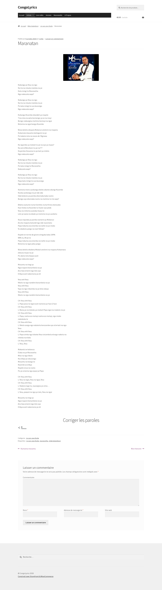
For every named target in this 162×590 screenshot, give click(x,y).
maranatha (44, 441)
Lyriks (41, 39)
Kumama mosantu (28, 448)
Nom (25, 510)
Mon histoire (136, 448)
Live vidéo (39, 15)
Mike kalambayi (33, 26)
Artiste (29, 15)
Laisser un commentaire (54, 39)
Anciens (48, 15)
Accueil (21, 15)
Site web (108, 510)
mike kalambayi (55, 441)
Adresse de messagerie (73, 510)
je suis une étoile (32, 441)
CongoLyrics (27, 7)
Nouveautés (58, 15)
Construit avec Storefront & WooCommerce (35, 576)
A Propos (68, 15)
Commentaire (28, 477)
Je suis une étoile (46, 26)
